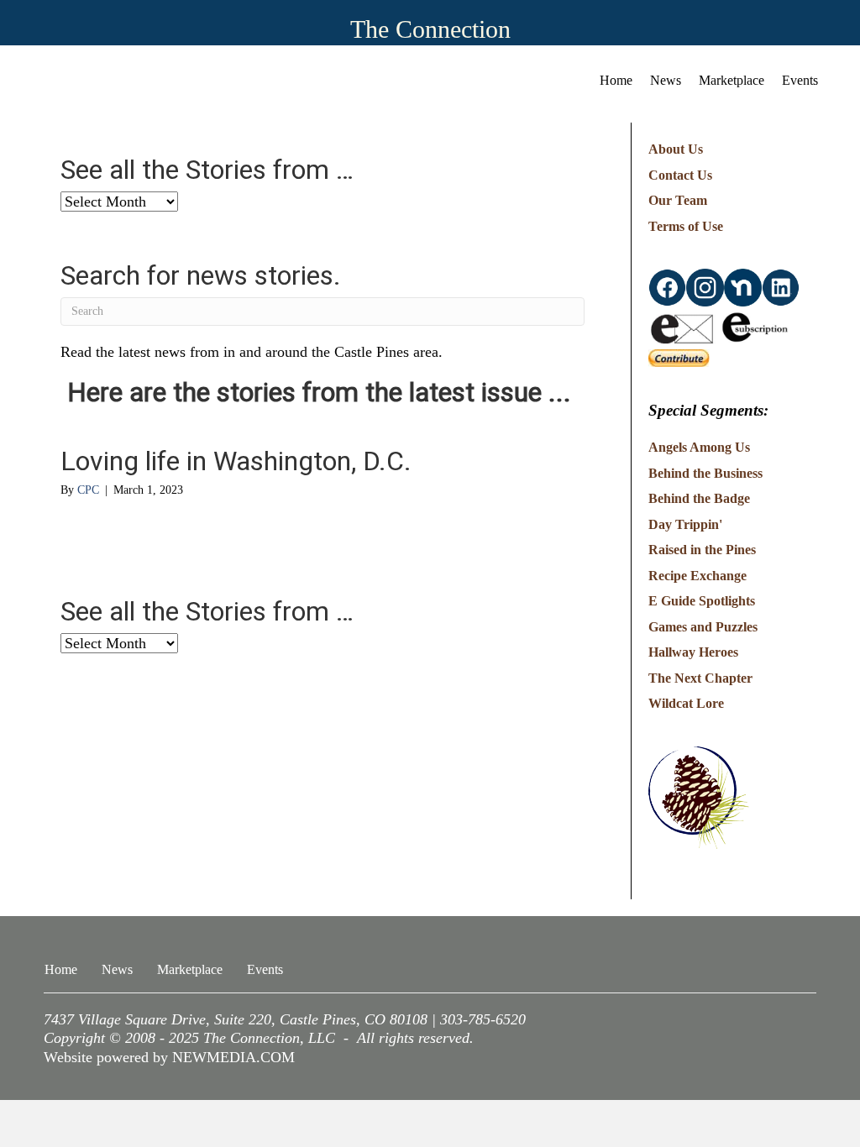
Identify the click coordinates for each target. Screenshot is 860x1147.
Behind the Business (705, 473)
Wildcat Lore (686, 703)
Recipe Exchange (697, 575)
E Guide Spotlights (701, 601)
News (665, 80)
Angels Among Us (699, 447)
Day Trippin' (685, 524)
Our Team (677, 200)
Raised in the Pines (702, 549)
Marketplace (731, 80)
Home (616, 80)
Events (800, 80)
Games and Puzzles (703, 627)
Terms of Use (685, 226)
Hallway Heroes (693, 652)
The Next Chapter (700, 678)
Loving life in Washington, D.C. (236, 461)
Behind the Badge (699, 498)
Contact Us (680, 175)
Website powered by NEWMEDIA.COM (169, 1057)
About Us (675, 149)
